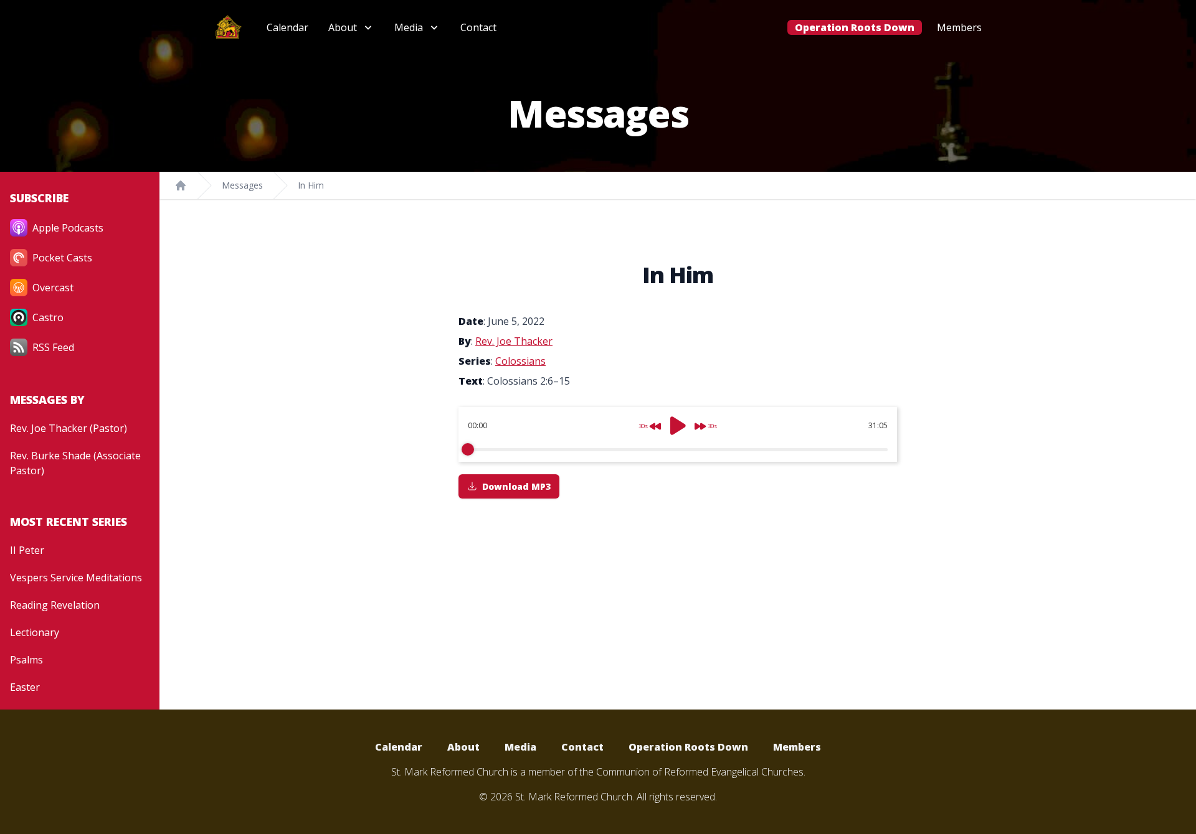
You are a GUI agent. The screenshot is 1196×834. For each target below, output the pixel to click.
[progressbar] (678, 449)
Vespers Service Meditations (76, 577)
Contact (478, 27)
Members (959, 27)
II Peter (27, 550)
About (463, 747)
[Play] (677, 425)
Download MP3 (516, 486)
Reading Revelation (55, 605)
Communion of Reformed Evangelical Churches (700, 772)
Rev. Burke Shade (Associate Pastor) (75, 463)
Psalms (26, 660)
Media (520, 747)
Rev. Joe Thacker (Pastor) (68, 428)
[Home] (180, 185)
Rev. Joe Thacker (514, 341)
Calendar (287, 27)
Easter (25, 687)
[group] (677, 434)
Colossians (520, 361)
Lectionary (34, 632)
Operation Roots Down (854, 27)
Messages (242, 185)
